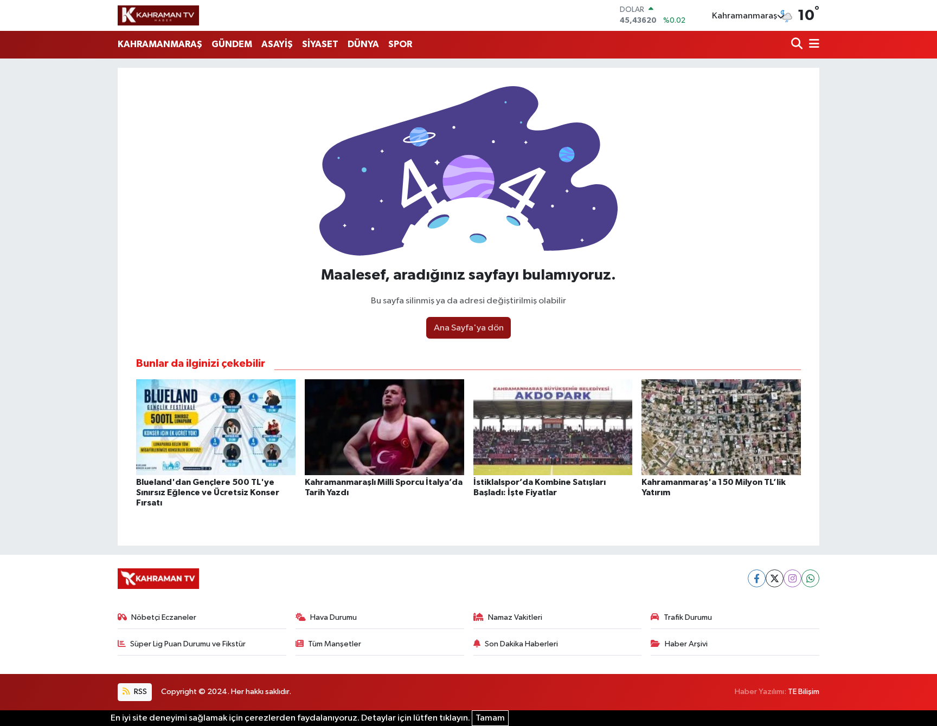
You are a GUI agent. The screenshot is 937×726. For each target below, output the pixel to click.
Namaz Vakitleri (515, 617)
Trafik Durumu (688, 617)
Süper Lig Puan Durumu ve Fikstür (188, 644)
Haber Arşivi (686, 644)
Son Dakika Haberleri (521, 644)
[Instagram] (792, 578)
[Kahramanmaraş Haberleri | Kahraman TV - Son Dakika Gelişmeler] (158, 15)
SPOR (400, 44)
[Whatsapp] (810, 578)
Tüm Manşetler (334, 644)
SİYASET (320, 44)
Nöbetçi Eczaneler (163, 617)
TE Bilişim (803, 692)
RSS (139, 692)
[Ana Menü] (812, 44)
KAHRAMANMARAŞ (160, 44)
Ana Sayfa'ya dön (469, 328)
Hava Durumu (333, 617)
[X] (775, 578)
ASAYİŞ (277, 44)
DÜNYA (363, 44)
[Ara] (798, 44)
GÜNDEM (231, 44)
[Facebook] (757, 578)
